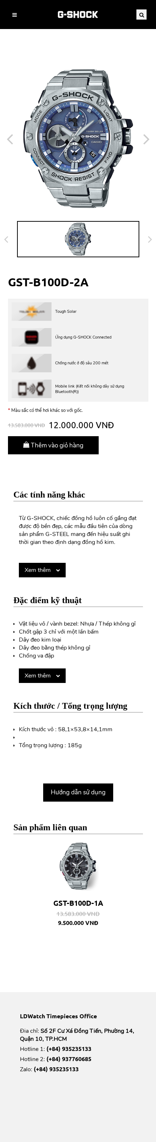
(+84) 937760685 (68, 1059)
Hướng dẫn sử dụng (78, 792)
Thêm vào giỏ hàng (56, 445)
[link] (78, 14)
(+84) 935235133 (68, 1048)
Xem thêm (38, 570)
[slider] (78, 138)
